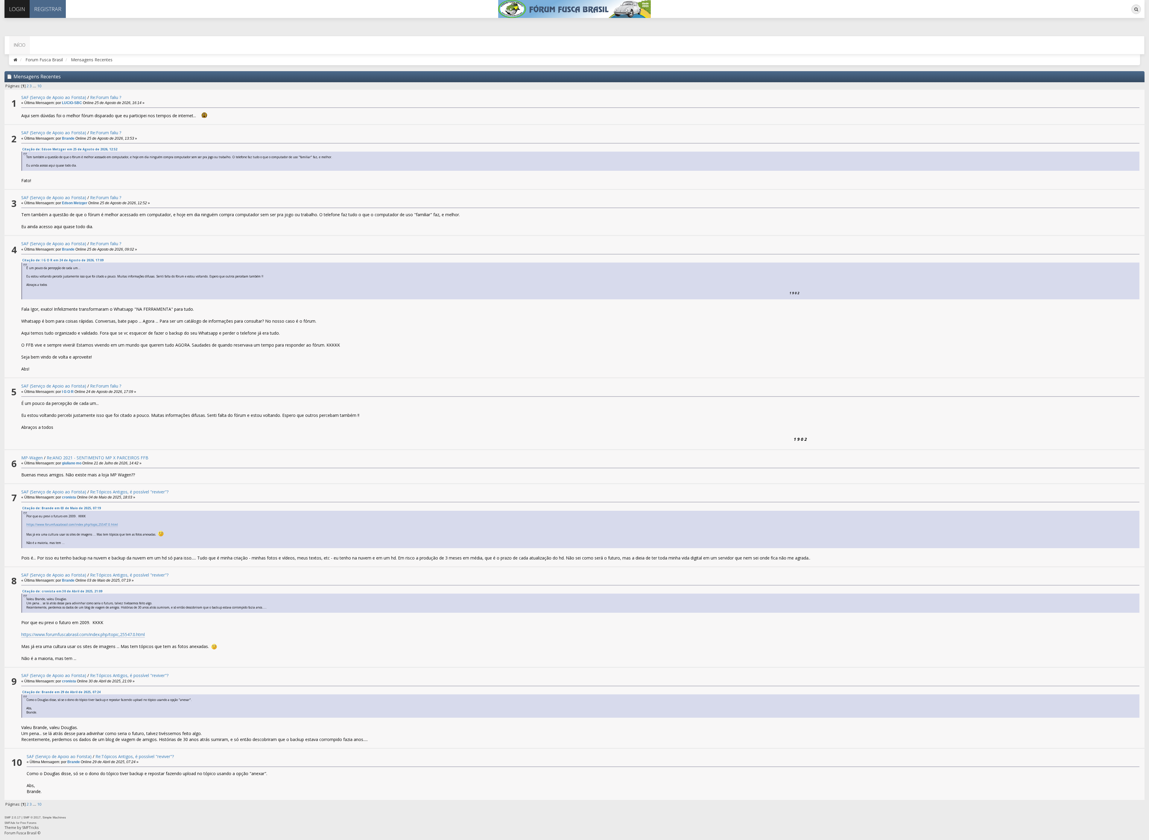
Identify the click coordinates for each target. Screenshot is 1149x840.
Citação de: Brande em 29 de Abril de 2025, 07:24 (61, 692)
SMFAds (9, 822)
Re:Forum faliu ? (105, 97)
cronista (69, 497)
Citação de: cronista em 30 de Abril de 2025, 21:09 (62, 591)
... (35, 86)
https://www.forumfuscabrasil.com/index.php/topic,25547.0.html (72, 524)
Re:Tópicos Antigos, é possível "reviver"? (129, 492)
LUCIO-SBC (72, 103)
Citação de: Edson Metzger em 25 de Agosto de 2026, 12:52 (69, 149)
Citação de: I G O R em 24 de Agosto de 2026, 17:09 (63, 260)
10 (39, 86)
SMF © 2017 (32, 817)
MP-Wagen (32, 458)
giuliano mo (71, 463)
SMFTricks (30, 827)
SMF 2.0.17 (12, 817)
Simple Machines (54, 817)
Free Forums (28, 822)
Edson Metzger (74, 203)
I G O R (68, 392)
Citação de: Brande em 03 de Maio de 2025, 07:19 (61, 508)
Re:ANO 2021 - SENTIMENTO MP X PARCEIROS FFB (97, 458)
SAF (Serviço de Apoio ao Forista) (53, 97)
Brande (68, 138)
